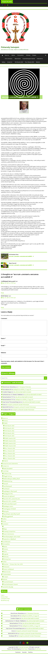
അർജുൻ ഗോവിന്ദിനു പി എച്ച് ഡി (22, 389)
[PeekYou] (7, 5)
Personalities (20, 55)
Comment (4, 318)
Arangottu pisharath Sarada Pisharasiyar (18, 404)
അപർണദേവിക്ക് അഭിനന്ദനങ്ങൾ (22, 392)
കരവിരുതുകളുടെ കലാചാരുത (12, 536)
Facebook (17, 652)
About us (7, 55)
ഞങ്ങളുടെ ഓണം (8, 506)
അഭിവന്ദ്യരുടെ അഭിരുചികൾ (12, 478)
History (6, 420)
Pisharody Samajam (10, 47)
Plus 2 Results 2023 (10, 456)
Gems (5, 551)
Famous (6, 549)
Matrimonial (18, 58)
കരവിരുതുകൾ (8, 486)
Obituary (28, 55)
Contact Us (9, 62)
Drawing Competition (9, 531)
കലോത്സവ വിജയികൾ (10, 539)
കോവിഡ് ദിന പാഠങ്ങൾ (10, 501)
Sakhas (13, 55)
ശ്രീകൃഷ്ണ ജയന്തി (8, 516)
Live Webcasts (6, 541)
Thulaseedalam (7, 574)
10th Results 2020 (9, 425)
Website (38, 62)
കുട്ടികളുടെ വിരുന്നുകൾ (10, 491)
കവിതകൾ (6, 488)
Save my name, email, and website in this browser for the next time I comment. (22, 362)
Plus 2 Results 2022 (10, 453)
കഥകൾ (6, 483)
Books (5, 546)
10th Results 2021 (9, 428)
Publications (40, 58)
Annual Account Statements (10, 463)
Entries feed (4, 597)
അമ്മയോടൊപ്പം (8, 481)
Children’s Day (7, 473)
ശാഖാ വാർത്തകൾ (9, 569)
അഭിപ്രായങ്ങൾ (8, 468)
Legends (6, 554)
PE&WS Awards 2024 (10, 446)
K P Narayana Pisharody (24, 387)
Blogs (5, 529)
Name (3, 338)
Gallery (3, 62)
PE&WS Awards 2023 (10, 443)
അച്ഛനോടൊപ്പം (8, 476)
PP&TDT (6, 461)
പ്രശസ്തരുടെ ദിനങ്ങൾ (10, 509)
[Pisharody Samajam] (2, 55)
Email (3, 345)
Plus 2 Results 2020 (10, 448)
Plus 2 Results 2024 (29, 62)
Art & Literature (8, 58)
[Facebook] (3, 5)
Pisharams (6, 566)
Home (4, 521)
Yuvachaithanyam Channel (28, 58)
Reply (2, 293)
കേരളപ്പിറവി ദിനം (8, 493)
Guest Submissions (9, 534)
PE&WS (6, 423)
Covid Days (5, 471)
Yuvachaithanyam (8, 582)
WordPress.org (5, 600)
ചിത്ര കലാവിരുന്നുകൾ (10, 504)
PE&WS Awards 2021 (10, 438)
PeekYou (30, 652)
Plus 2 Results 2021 (10, 451)
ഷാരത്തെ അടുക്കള (8, 587)
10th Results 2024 (19, 62)
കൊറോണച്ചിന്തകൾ (9, 496)
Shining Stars (7, 559)
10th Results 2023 (9, 433)
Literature (5, 524)
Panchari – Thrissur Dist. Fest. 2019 (13, 564)
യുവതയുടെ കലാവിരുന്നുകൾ (12, 514)
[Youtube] (5, 5)
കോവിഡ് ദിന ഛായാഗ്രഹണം (12, 498)
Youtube (24, 652)
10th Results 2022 (9, 431)
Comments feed (5, 598)
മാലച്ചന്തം (6, 511)
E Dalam (34, 55)
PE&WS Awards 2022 (10, 441)
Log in (2, 595)
